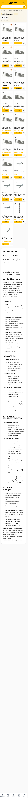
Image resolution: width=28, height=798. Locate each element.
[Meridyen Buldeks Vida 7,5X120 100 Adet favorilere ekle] (3, 204)
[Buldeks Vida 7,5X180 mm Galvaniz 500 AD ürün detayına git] (19, 96)
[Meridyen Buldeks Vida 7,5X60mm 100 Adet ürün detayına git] (7, 185)
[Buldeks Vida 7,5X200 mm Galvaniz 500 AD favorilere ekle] (3, 70)
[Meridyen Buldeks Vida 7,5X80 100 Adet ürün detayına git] (19, 185)
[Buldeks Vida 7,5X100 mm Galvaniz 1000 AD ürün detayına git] (19, 29)
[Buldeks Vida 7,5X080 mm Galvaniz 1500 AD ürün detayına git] (7, 51)
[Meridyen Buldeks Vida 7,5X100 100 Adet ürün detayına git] (7, 230)
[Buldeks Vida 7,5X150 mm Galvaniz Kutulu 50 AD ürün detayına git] (7, 119)
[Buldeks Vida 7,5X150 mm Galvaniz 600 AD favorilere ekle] (15, 47)
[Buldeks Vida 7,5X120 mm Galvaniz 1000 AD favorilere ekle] (15, 70)
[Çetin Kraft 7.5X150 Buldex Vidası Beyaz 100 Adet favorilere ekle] (15, 204)
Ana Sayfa (3, 10)
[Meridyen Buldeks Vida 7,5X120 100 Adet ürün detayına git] (7, 208)
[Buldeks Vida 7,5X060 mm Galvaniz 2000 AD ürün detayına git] (19, 119)
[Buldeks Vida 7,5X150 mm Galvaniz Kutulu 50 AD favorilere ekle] (3, 115)
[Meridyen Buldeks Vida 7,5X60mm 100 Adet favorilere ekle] (3, 181)
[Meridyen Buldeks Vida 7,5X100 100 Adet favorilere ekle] (3, 226)
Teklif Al (6, 110)
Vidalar (10, 10)
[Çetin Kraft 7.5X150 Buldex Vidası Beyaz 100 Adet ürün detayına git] (19, 208)
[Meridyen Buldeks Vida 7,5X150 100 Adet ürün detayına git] (19, 163)
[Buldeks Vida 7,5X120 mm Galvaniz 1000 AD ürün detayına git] (19, 74)
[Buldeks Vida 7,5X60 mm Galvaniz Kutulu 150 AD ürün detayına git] (7, 29)
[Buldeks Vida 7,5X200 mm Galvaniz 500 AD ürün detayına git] (7, 74)
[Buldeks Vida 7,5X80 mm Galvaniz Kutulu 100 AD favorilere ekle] (15, 137)
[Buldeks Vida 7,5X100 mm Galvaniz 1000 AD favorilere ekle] (15, 25)
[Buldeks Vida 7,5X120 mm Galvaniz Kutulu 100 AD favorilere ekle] (3, 137)
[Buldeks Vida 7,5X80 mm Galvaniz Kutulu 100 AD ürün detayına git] (19, 141)
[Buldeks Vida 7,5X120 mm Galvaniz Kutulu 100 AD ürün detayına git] (7, 141)
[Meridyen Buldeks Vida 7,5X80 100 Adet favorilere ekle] (15, 181)
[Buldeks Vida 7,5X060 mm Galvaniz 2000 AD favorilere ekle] (15, 115)
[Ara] (24, 7)
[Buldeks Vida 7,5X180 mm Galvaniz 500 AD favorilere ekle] (15, 92)
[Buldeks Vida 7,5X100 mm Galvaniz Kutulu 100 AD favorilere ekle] (3, 92)
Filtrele (6, 17)
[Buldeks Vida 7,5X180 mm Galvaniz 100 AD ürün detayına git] (7, 163)
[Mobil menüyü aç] (3, 2)
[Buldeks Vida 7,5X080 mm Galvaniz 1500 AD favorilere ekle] (3, 47)
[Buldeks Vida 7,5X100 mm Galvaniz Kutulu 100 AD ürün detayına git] (7, 96)
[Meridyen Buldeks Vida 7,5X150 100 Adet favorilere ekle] (15, 159)
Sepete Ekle (5, 43)
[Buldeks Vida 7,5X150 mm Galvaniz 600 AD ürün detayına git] (19, 51)
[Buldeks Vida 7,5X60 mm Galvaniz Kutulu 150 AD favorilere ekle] (3, 25)
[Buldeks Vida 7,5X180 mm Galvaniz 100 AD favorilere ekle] (3, 159)
